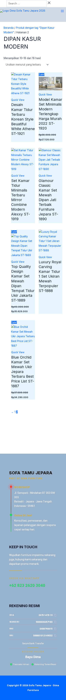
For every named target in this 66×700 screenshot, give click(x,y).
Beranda (9, 27)
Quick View (17, 99)
